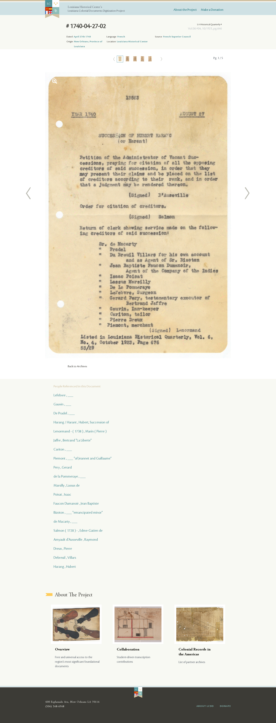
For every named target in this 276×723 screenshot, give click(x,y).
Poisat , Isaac (62, 494)
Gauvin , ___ (62, 404)
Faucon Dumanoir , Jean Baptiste (76, 503)
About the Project (185, 9)
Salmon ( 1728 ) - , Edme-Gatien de (78, 530)
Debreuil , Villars (65, 557)
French (121, 36)
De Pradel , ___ (64, 413)
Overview (62, 650)
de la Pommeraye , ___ (70, 476)
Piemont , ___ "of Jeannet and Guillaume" (83, 458)
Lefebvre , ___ (63, 395)
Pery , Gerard (63, 467)
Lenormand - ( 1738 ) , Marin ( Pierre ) (80, 431)
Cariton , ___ (63, 449)
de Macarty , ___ (65, 521)
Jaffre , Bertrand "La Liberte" (73, 440)
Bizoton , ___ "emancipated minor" (78, 512)
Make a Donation (212, 9)
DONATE (225, 706)
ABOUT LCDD (205, 706)
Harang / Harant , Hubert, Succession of (81, 422)
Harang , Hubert (65, 567)
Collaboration (128, 650)
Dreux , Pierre (63, 548)
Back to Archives (77, 366)
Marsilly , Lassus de (67, 485)
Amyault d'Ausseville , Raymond (76, 539)
